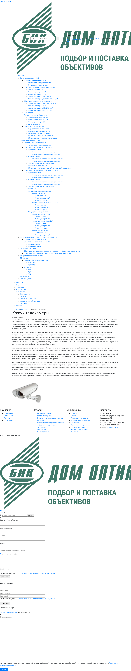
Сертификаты (25, 294)
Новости (19, 283)
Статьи (19, 285)
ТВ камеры (41, 427)
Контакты (19, 306)
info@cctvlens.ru (93, 38)
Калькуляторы (21, 289)
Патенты (23, 296)
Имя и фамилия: (6, 528)
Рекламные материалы (28, 299)
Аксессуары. (42, 429)
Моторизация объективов (30, 301)
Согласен (4, 669)
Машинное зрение (44, 413)
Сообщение (4, 569)
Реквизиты (75, 432)
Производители (43, 432)
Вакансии (23, 303)
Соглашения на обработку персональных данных (36, 573)
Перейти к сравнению (8, 612)
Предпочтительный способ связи (12, 551)
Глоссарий (20, 287)
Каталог (20, 76)
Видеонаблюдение (44, 416)
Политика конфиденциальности (83, 425)
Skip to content (5, 1)
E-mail (2, 536)
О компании (20, 292)
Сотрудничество (10, 420)
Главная (17, 309)
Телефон (3, 543)
